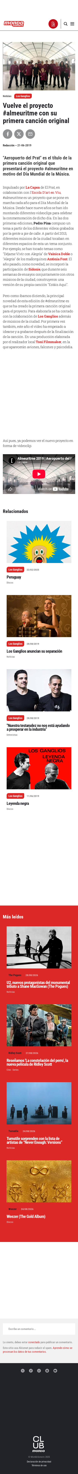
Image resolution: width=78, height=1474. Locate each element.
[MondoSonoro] (14, 23)
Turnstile (13, 1131)
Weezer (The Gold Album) (26, 1216)
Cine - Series (13, 1069)
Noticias (11, 656)
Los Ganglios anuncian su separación (34, 651)
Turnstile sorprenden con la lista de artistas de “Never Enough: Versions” (34, 1140)
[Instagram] (39, 1371)
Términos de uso (39, 1465)
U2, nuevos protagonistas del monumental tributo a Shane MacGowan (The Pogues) (38, 984)
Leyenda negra (18, 803)
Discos (10, 582)
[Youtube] (55, 1371)
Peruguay (14, 577)
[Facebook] (31, 1371)
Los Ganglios (23, 96)
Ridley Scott (15, 1053)
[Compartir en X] (19, 134)
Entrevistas (12, 734)
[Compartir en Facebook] (7, 134)
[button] (53, 24)
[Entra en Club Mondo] (39, 1444)
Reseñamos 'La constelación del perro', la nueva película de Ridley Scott (37, 1062)
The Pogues (15, 975)
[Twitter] (23, 1371)
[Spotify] (47, 1371)
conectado (34, 1342)
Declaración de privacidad (39, 1461)
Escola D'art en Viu (46, 192)
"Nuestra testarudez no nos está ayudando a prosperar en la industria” (38, 727)
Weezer (13, 1209)
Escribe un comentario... (22, 1329)
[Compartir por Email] (30, 134)
